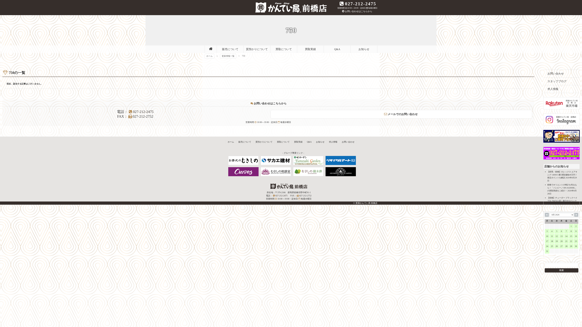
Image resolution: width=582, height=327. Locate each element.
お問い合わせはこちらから (358, 11)
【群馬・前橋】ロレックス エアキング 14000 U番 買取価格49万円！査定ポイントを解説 (562, 175)
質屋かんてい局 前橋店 (291, 7)
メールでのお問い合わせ (403, 114)
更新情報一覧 (228, 56)
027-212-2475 (360, 3)
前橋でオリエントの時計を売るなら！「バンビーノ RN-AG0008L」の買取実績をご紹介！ (562, 188)
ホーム (209, 56)
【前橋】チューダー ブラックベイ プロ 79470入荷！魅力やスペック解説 (562, 201)
